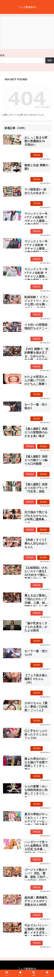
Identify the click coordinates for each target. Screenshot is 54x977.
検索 (2, 55)
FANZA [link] (36, 231)
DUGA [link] (36, 155)
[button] (48, 589)
